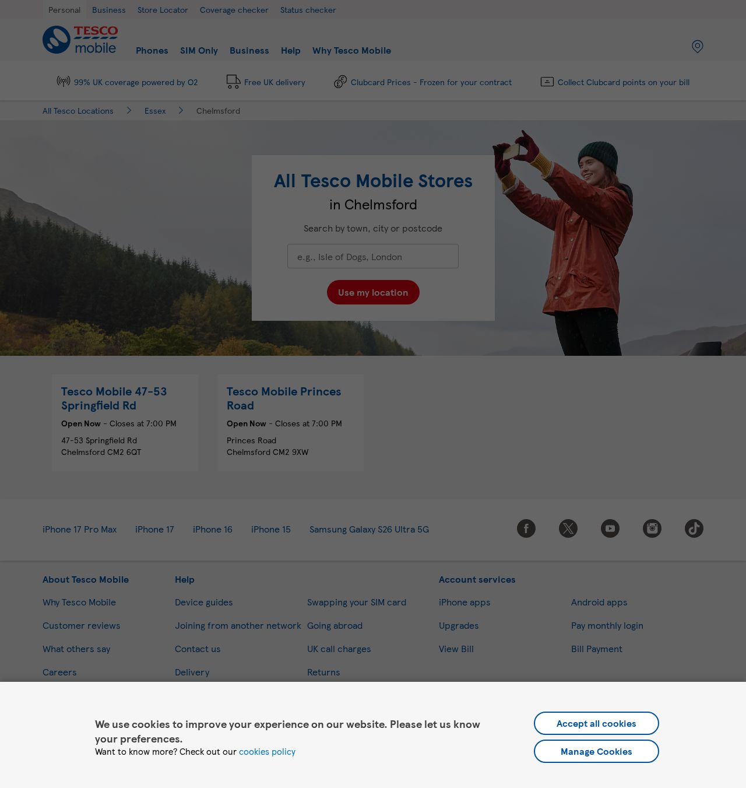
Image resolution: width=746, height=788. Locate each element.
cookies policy (267, 751)
